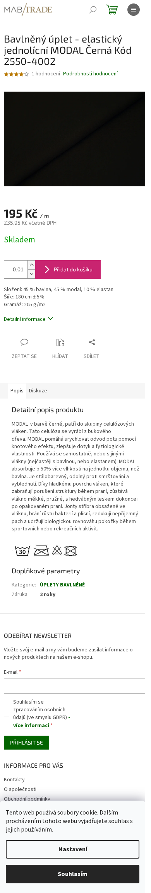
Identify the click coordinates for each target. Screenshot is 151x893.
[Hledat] (93, 9)
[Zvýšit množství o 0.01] (31, 265)
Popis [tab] (17, 391)
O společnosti (20, 789)
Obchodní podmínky (27, 799)
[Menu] (133, 9)
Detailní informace (25, 319)
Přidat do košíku (73, 269)
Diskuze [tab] (38, 391)
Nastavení (72, 849)
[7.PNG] (46, 550)
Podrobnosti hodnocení (90, 74)
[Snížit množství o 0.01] (31, 273)
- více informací (41, 721)
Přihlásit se (26, 742)
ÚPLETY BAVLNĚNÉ (62, 585)
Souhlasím (73, 874)
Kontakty (14, 780)
